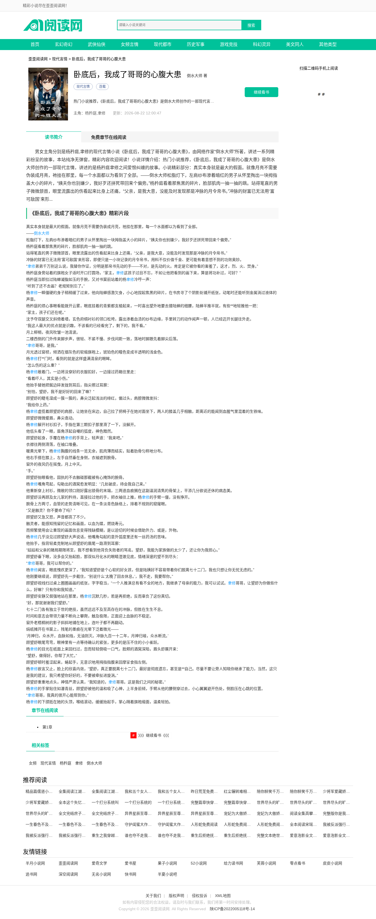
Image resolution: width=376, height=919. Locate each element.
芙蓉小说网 (266, 863)
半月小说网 (35, 863)
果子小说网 (167, 863)
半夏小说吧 (167, 874)
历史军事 (196, 44)
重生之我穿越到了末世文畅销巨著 (120, 835)
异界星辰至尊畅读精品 (210, 813)
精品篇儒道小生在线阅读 (47, 791)
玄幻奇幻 (63, 44)
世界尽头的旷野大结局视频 (280, 802)
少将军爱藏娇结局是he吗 (344, 791)
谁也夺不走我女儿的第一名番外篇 (187, 835)
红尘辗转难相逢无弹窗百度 (247, 791)
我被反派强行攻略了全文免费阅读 (87, 835)
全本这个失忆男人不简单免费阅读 (87, 802)
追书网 (31, 874)
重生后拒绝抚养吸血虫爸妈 (247, 835)
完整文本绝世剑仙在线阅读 (280, 835)
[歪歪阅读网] (53, 25)
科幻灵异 (262, 44)
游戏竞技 (229, 44)
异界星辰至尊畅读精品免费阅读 (152, 813)
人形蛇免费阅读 (204, 824)
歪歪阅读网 (38, 59)
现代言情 (59, 59)
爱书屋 (130, 863)
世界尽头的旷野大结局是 (344, 802)
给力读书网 (233, 863)
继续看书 (261, 92)
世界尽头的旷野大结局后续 (49, 813)
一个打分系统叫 (105, 802)
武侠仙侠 (96, 44)
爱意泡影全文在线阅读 (309, 835)
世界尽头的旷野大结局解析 (313, 802)
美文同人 (295, 44)
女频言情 (129, 44)
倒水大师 (41, 233)
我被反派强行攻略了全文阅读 (51, 835)
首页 (35, 44)
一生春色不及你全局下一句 (115, 824)
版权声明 (176, 895)
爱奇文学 (99, 863)
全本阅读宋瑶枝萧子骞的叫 (313, 824)
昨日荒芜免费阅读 (206, 791)
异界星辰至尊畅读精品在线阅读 (185, 813)
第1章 (47, 727)
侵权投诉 (199, 895)
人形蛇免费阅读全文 (274, 824)
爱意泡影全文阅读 (338, 835)
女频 (33, 763)
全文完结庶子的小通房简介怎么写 (87, 813)
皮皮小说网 (332, 863)
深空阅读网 (68, 874)
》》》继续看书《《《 (153, 735)
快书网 (130, 874)
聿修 (31, 266)
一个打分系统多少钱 (175, 802)
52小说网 (199, 863)
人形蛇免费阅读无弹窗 (243, 824)
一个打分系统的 (138, 802)
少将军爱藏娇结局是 (43, 802)
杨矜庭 (65, 763)
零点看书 (297, 863)
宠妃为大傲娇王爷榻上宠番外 (249, 813)
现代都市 (162, 44)
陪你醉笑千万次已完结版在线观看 (319, 791)
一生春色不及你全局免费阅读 (51, 824)
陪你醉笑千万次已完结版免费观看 (286, 791)
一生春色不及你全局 (76, 824)
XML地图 (223, 895)
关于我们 (153, 895)
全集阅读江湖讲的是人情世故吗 (119, 791)
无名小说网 (101, 874)
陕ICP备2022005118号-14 (232, 909)
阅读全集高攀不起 (305, 813)
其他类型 (328, 44)
